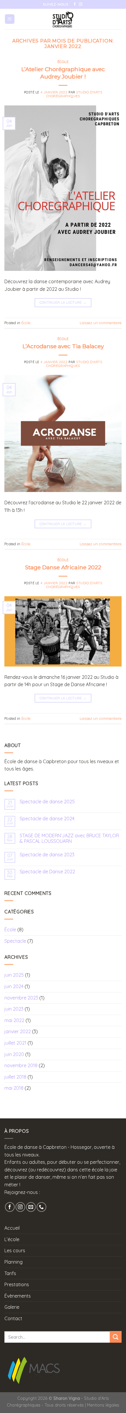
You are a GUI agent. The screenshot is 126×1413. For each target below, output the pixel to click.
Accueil (12, 1228)
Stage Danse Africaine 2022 (63, 567)
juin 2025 (14, 975)
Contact (13, 1318)
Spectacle (15, 941)
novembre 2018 (21, 1065)
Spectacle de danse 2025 (47, 801)
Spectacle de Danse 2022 (47, 871)
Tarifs (10, 1273)
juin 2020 (14, 1054)
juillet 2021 (15, 1043)
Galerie (11, 1307)
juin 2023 (13, 1009)
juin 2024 (13, 986)
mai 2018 (13, 1088)
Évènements (17, 1296)
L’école (11, 1239)
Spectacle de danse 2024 (47, 818)
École (63, 62)
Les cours (14, 1250)
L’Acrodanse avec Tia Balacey (63, 346)
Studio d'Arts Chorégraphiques (74, 94)
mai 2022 (14, 1020)
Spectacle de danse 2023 (47, 854)
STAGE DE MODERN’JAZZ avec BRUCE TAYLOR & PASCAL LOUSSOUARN (69, 838)
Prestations (16, 1284)
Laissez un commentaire (101, 322)
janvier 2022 (17, 1031)
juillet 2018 (15, 1077)
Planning (13, 1262)
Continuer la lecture (63, 302)
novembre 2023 (21, 998)
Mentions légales (103, 1405)
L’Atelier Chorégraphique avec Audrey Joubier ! (63, 73)
